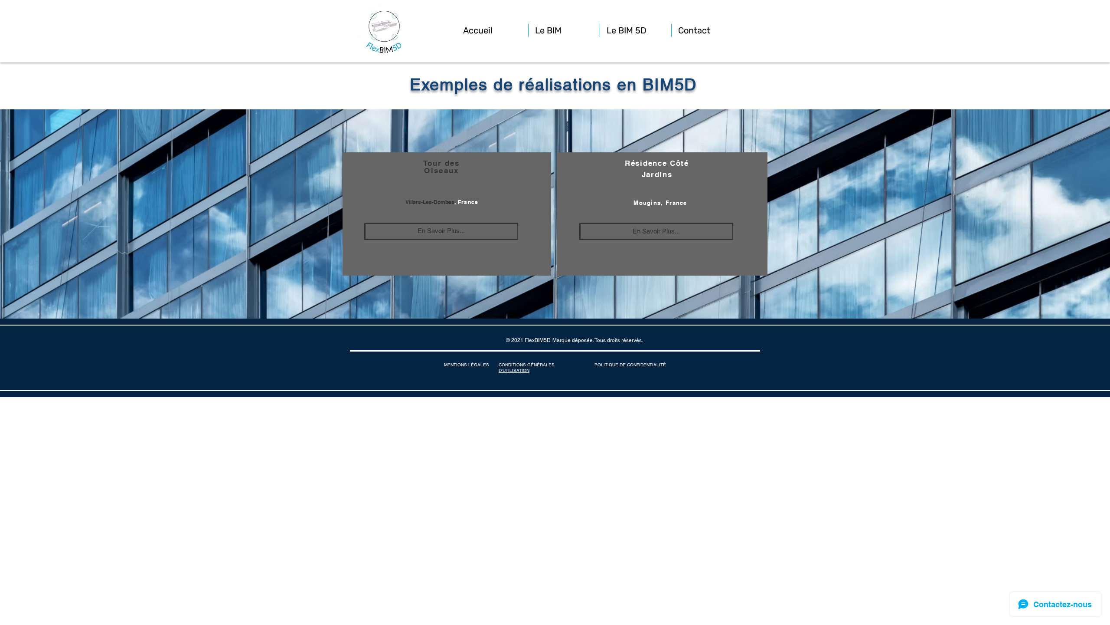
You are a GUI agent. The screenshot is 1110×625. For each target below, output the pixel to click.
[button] (564, 30)
